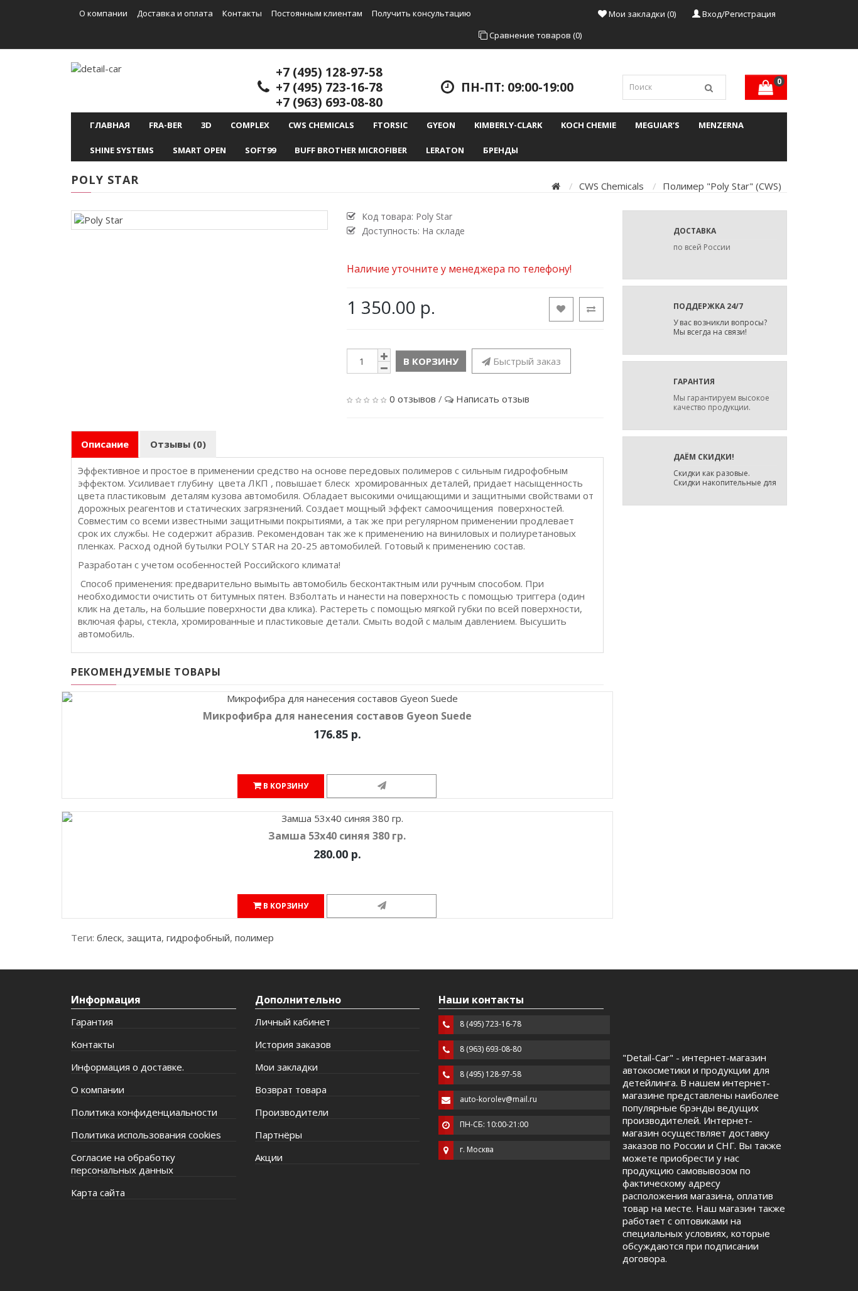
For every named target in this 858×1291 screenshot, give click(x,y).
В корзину (431, 361)
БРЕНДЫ (500, 150)
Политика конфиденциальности (144, 1112)
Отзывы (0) (178, 444)
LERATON (445, 150)
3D (206, 125)
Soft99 (260, 150)
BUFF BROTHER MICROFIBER (351, 150)
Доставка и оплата (175, 13)
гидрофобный (198, 937)
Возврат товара (291, 1089)
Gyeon (440, 125)
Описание (105, 444)
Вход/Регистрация (738, 13)
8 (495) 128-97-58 (490, 1074)
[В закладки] (561, 309)
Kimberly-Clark (508, 125)
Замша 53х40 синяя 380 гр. (337, 836)
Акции (269, 1157)
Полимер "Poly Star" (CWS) (722, 186)
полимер (254, 937)
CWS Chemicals (321, 125)
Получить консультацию (421, 13)
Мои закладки (286, 1067)
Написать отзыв (492, 398)
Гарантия (92, 1021)
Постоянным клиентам (316, 13)
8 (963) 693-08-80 (490, 1049)
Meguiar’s (657, 125)
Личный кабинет (292, 1021)
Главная (110, 125)
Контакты (242, 13)
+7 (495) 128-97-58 (329, 72)
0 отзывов (412, 398)
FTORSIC (390, 125)
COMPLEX (250, 125)
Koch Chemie (588, 125)
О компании (103, 13)
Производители (292, 1112)
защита (144, 937)
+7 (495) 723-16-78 (329, 87)
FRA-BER (165, 125)
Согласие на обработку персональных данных (123, 1163)
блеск (109, 937)
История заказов (293, 1044)
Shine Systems (122, 150)
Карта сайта (98, 1192)
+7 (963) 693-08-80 (329, 102)
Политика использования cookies (146, 1134)
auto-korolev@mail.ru (498, 1099)
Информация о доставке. (127, 1067)
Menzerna (721, 125)
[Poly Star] (199, 220)
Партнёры (278, 1134)
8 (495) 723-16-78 (490, 1023)
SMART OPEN (199, 150)
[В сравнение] (591, 309)
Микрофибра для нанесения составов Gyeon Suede (337, 716)
